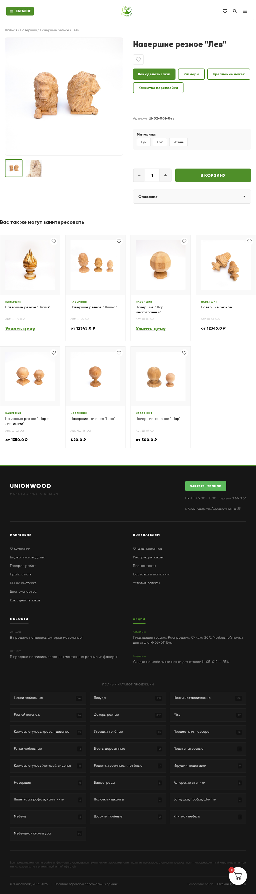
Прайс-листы (21, 574)
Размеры (191, 74)
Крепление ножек (229, 74)
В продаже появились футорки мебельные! (46, 637)
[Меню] (245, 11)
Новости (19, 619)
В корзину (213, 175)
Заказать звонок (205, 486)
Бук (143, 142)
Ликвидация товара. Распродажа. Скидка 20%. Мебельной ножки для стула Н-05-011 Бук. (188, 639)
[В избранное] (138, 59)
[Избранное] (225, 11)
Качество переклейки (158, 88)
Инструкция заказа (148, 557)
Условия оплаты (146, 583)
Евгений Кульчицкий (231, 884)
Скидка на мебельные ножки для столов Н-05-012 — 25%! (181, 662)
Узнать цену (20, 329)
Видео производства (27, 557)
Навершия (28, 30)
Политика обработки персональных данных (86, 884)
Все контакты (144, 566)
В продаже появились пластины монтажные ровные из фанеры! (64, 657)
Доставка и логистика (151, 574)
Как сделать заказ (154, 74)
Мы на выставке (23, 583)
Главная (11, 30)
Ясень (179, 142)
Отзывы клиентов (147, 548)
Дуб (160, 142)
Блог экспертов (23, 591)
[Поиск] (235, 11)
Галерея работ (23, 566)
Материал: (146, 134)
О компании (20, 548)
